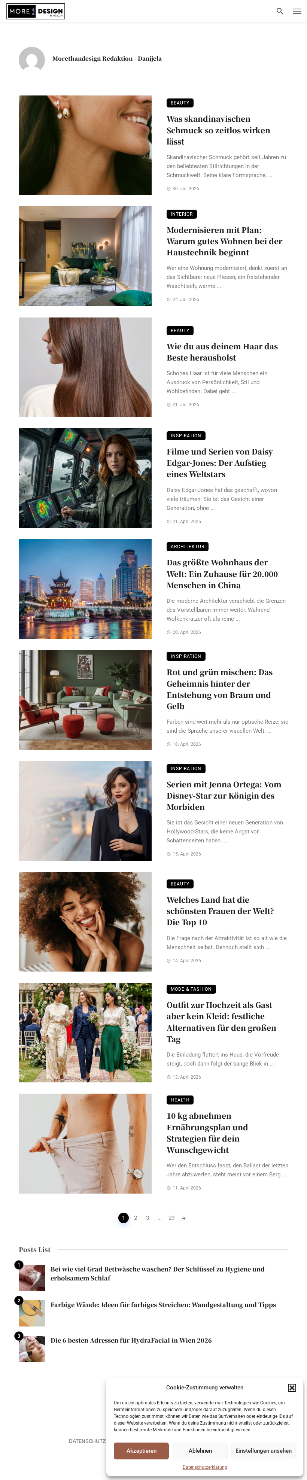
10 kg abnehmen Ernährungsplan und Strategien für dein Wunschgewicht (207, 1132)
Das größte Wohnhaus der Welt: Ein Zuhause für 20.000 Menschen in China (222, 573)
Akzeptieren (141, 1450)
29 (171, 1218)
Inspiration (186, 435)
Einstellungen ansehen (263, 1450)
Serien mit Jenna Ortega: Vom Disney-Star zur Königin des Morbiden (224, 795)
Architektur (187, 546)
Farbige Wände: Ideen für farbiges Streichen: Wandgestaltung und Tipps (163, 1304)
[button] (292, 1388)
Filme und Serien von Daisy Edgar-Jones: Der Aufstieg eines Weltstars (220, 462)
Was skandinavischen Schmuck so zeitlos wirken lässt (218, 129)
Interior (182, 214)
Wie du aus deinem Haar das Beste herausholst (222, 352)
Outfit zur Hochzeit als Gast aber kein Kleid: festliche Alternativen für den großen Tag (221, 1021)
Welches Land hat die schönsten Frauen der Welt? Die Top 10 (220, 910)
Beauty (180, 103)
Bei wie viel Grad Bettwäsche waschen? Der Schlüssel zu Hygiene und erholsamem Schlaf (158, 1273)
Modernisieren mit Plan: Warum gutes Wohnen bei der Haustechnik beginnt (224, 241)
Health (180, 1100)
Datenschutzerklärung (205, 1467)
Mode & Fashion (191, 989)
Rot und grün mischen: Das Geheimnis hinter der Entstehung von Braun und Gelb (220, 688)
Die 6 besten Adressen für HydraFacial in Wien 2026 (131, 1340)
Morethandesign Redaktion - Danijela (107, 58)
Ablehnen (200, 1450)
